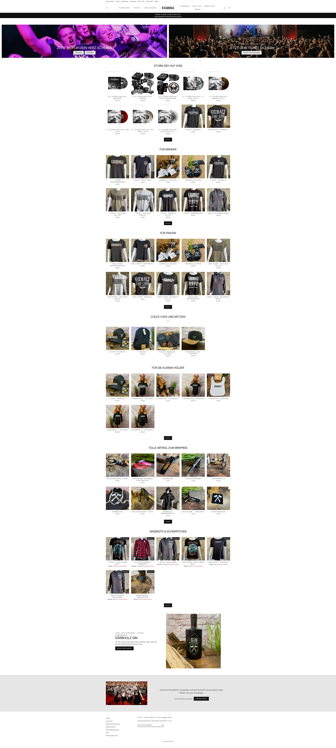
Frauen (78, 52)
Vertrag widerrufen (112, 735)
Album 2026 (109, 1)
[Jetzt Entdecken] (251, 41)
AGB (107, 732)
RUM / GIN (141, 1)
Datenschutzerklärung (113, 724)
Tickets (117, 1)
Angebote (133, 1)
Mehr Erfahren (124, 648)
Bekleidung (124, 1)
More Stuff (149, 1)
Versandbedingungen (112, 730)
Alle (168, 139)
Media (156, 1)
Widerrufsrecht (110, 727)
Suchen (108, 718)
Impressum (109, 721)
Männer (90, 52)
